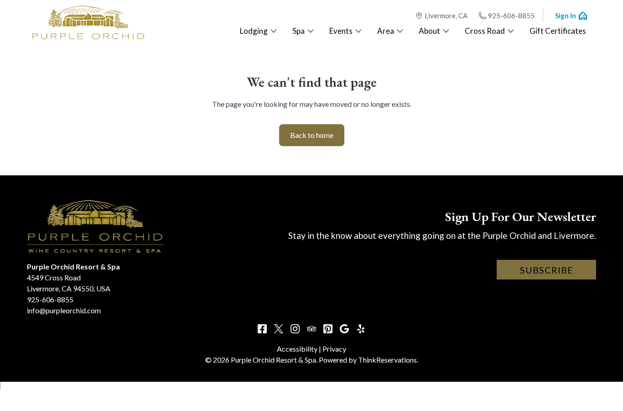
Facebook (262, 328)
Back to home (311, 135)
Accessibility (297, 348)
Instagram (295, 328)
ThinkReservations (387, 359)
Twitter (278, 328)
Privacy (334, 348)
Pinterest (327, 328)
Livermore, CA (446, 15)
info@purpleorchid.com (64, 310)
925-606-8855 (511, 15)
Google (344, 328)
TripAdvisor (311, 328)
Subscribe (546, 269)
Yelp (360, 328)
